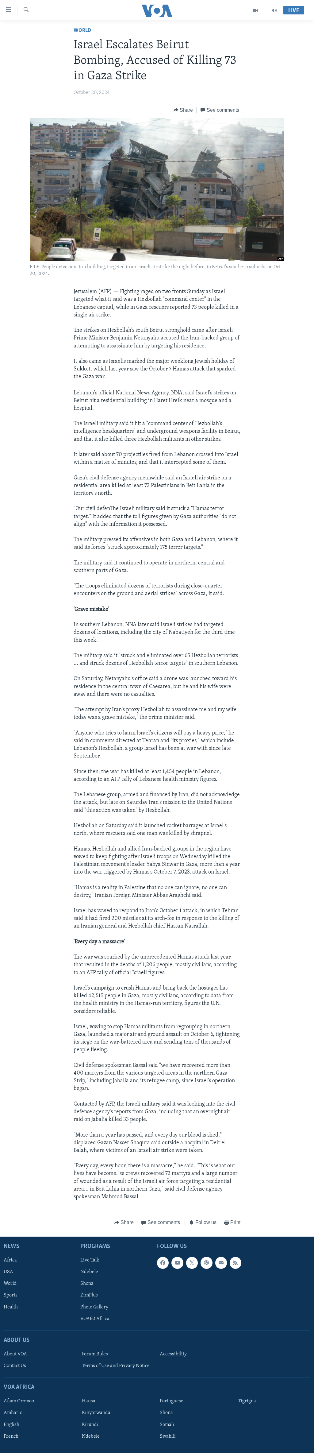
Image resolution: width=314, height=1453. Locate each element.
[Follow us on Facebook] (163, 1263)
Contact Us (15, 1365)
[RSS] (235, 1263)
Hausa (88, 1401)
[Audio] (274, 10)
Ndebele (89, 1271)
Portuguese (171, 1401)
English (11, 1424)
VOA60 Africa (94, 1318)
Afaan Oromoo (19, 1401)
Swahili (168, 1436)
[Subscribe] (221, 1263)
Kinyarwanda (96, 1412)
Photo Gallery (94, 1306)
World (82, 30)
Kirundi (90, 1424)
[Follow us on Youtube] (177, 1263)
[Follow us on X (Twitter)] (192, 1263)
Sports (10, 1295)
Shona (87, 1283)
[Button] (183, 110)
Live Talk (89, 1260)
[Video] (255, 10)
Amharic (13, 1412)
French (11, 1436)
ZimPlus (89, 1295)
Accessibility (173, 1354)
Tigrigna (247, 1401)
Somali (167, 1424)
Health (11, 1306)
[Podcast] (206, 1263)
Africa (10, 1260)
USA (8, 1271)
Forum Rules (95, 1354)
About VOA (15, 1354)
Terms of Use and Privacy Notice (116, 1365)
